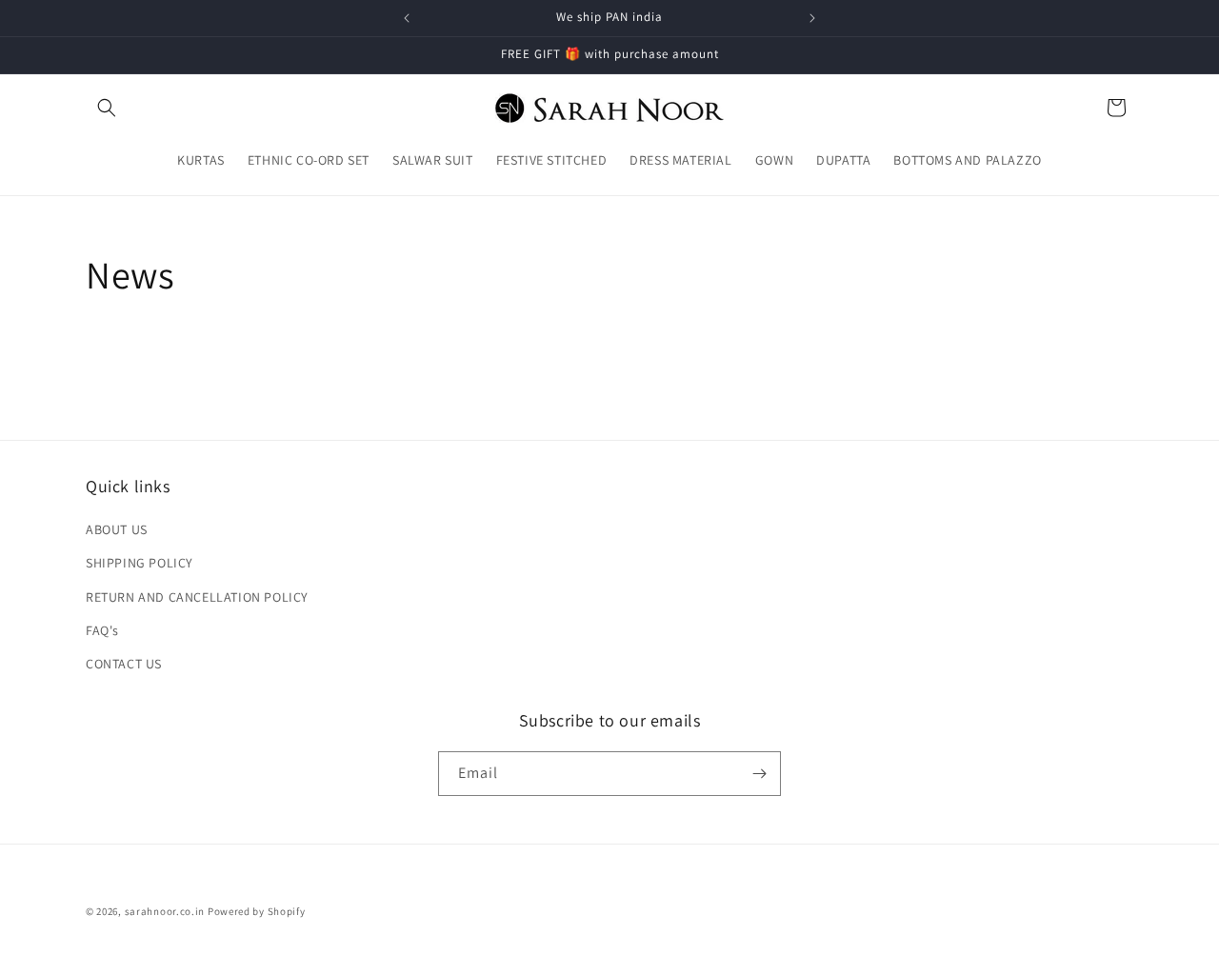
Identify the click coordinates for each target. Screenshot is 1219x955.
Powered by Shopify (257, 911)
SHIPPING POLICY (139, 562)
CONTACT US (124, 663)
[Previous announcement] (407, 18)
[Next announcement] (812, 18)
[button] (107, 108)
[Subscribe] (759, 773)
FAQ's (102, 630)
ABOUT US (117, 529)
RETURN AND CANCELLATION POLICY (197, 597)
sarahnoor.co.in (165, 911)
